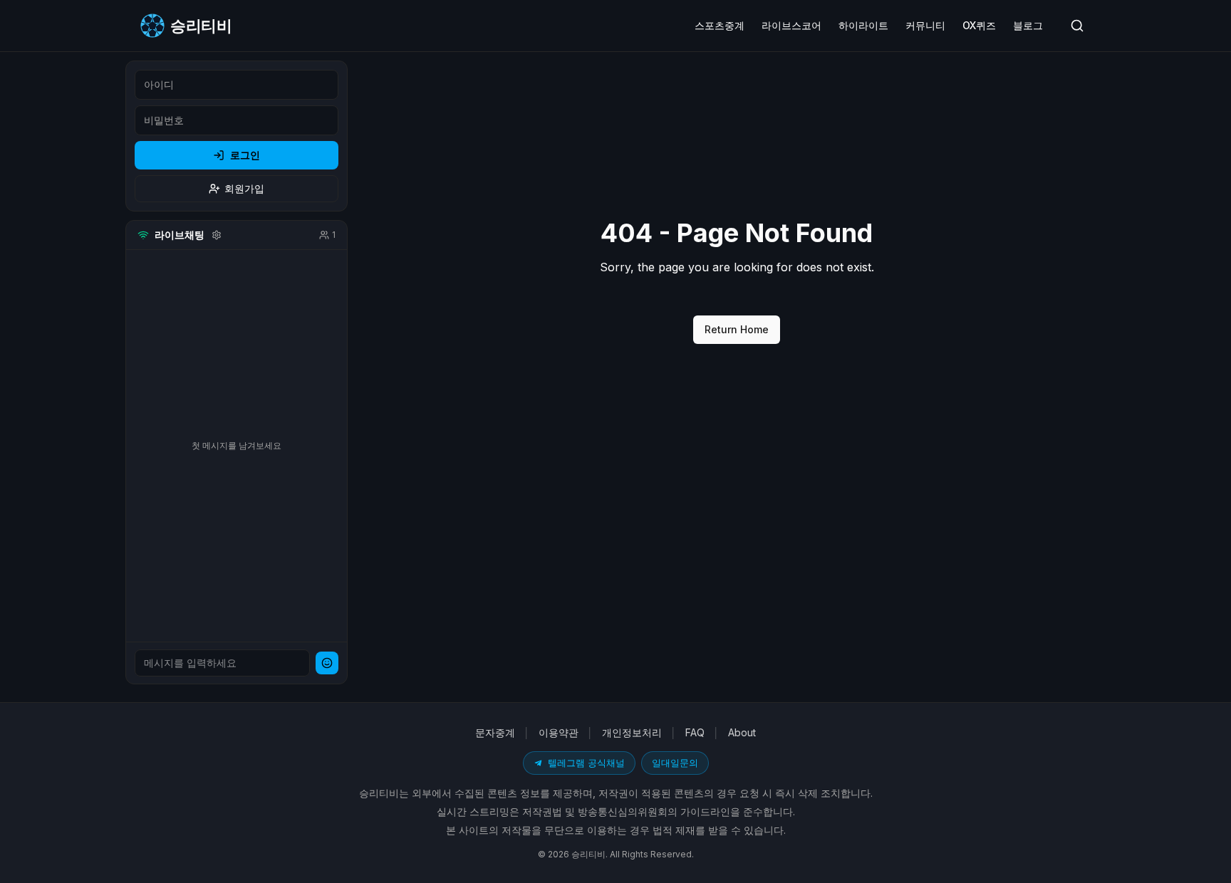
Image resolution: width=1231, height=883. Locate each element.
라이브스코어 (791, 25)
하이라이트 (863, 25)
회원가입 (244, 188)
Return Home (737, 329)
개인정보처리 (632, 732)
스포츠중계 (719, 25)
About (742, 732)
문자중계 (495, 732)
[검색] (1077, 25)
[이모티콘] (327, 663)
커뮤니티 (925, 25)
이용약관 (558, 732)
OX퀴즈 (979, 25)
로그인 (245, 155)
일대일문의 (675, 762)
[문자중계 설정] (216, 235)
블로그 (1028, 25)
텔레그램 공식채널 (586, 762)
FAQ (695, 732)
